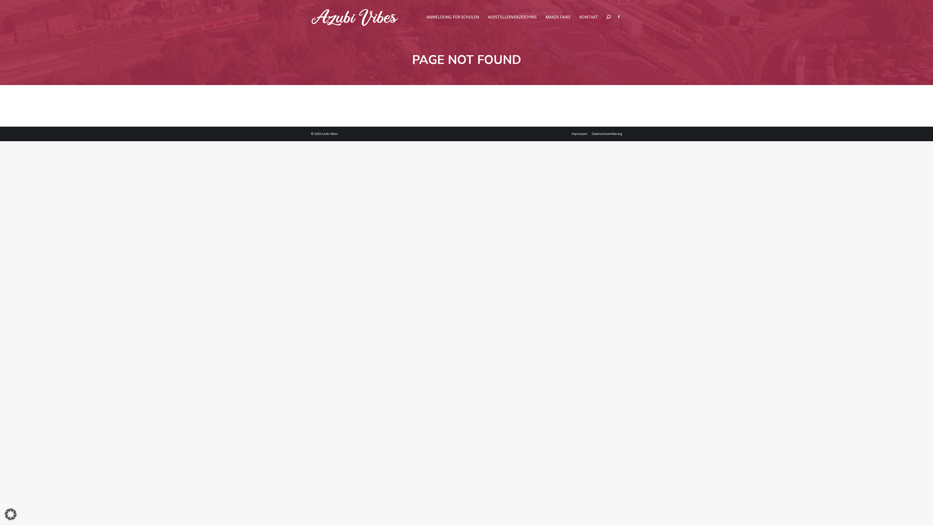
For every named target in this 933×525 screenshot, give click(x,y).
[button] (10, 514)
